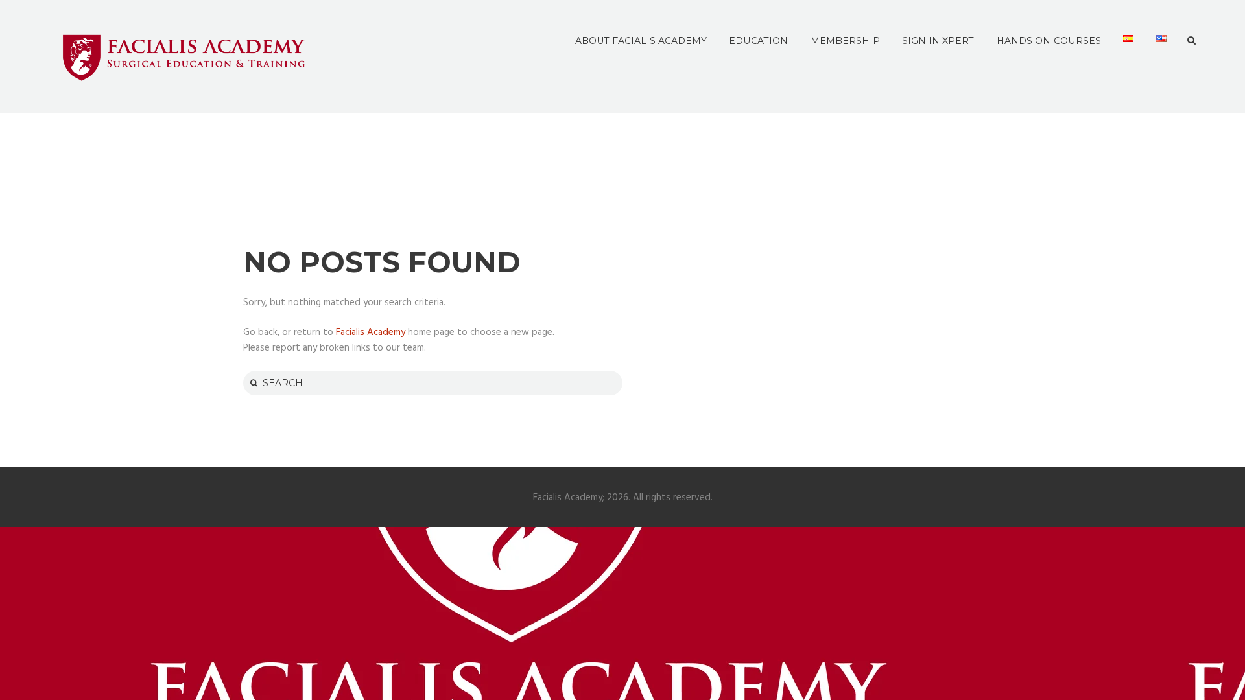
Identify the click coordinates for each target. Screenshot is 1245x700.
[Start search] (252, 382)
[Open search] (1191, 41)
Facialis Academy (370, 332)
